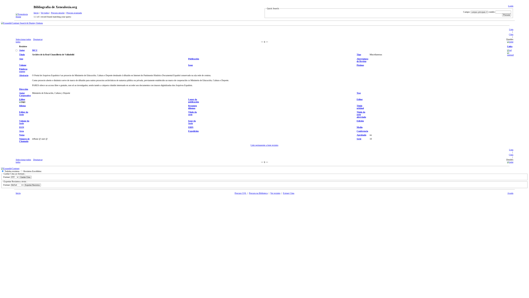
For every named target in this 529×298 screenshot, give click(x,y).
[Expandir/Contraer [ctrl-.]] (10, 168)
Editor (22, 99)
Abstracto (23, 75)
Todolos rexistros (12, 171)
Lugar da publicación (193, 100)
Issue (190, 65)
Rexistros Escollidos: (32, 171)
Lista (511, 29)
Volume (22, 65)
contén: (492, 12)
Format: (6, 177)
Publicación (193, 59)
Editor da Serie (23, 113)
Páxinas (360, 65)
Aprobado (361, 135)
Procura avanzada (74, 13)
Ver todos (45, 13)
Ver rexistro (275, 193)
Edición (360, 121)
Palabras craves (23, 70)
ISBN (190, 127)
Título (22, 54)
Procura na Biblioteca (258, 193)
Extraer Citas (288, 193)
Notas (22, 135)
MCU (34, 50)
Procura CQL (240, 193)
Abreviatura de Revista (362, 60)
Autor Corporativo (25, 94)
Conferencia (362, 131)
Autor (22, 50)
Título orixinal (360, 107)
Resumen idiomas (192, 107)
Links (509, 46)
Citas (511, 34)
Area (21, 131)
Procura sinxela (57, 13)
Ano (21, 59)
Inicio (36, 13)
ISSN (21, 127)
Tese (359, 93)
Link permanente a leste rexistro (264, 145)
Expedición (193, 131)
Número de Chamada (24, 140)
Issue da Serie (192, 122)
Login (510, 6)
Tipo (359, 54)
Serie (359, 139)
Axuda (510, 193)
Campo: (466, 12)
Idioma (22, 106)
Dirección (23, 89)
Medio (360, 127)
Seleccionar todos (23, 39)
